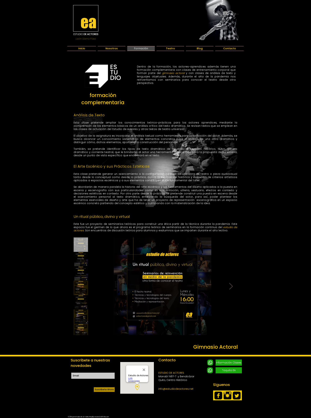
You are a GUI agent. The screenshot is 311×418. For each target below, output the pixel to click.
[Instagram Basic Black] (227, 395)
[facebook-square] (218, 395)
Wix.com (106, 417)
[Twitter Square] (237, 395)
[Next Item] (231, 286)
